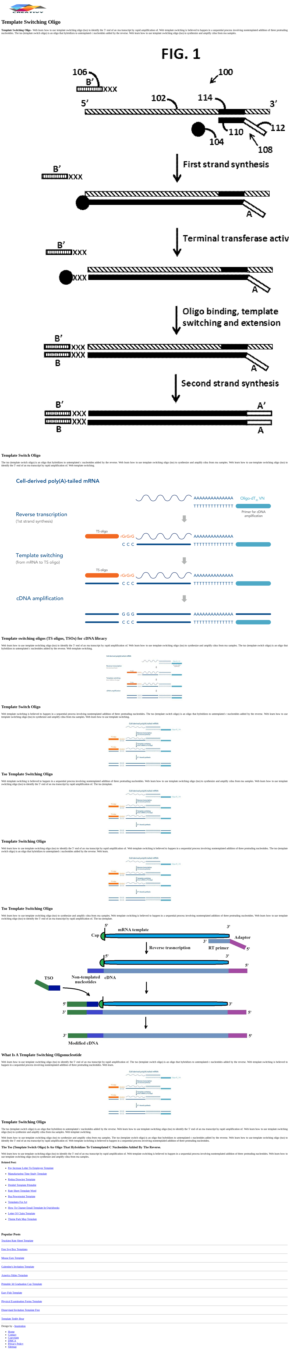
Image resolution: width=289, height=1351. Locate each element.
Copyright (13, 1337)
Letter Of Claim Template (21, 1213)
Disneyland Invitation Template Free (20, 1310)
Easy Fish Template (11, 1292)
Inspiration (20, 1326)
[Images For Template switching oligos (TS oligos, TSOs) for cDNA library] (144, 551)
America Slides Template (14, 1275)
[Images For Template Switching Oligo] (144, 812)
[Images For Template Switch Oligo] (144, 243)
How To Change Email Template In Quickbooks (33, 1207)
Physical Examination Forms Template (21, 1301)
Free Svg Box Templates (14, 1249)
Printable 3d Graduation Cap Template (21, 1284)
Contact (12, 1334)
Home (11, 1331)
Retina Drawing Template (21, 1179)
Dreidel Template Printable (22, 1185)
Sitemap (12, 1346)
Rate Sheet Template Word (22, 1190)
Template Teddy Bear (12, 1318)
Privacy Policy (15, 1343)
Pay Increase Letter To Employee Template (31, 1168)
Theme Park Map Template (22, 1219)
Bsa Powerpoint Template (21, 1196)
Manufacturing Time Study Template (27, 1173)
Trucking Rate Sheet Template (17, 1240)
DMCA (12, 1340)
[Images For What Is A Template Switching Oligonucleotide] (144, 986)
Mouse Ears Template (12, 1258)
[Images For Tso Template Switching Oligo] (144, 745)
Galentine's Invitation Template (17, 1266)
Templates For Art (17, 1202)
